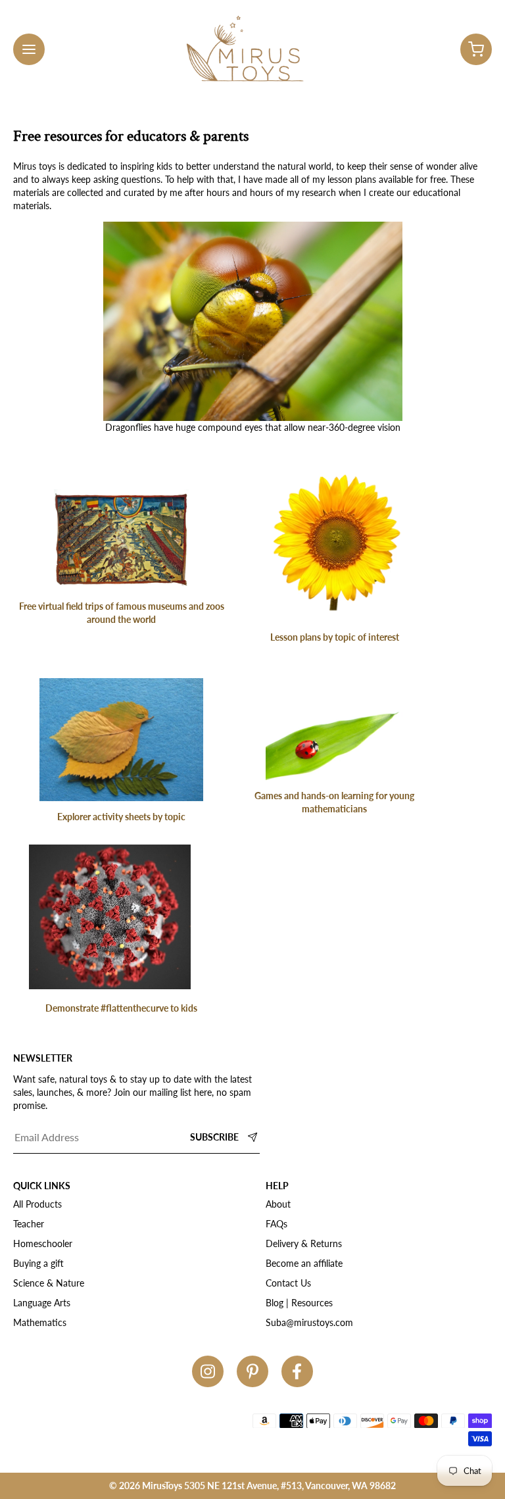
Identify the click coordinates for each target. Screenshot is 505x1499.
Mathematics (39, 1322)
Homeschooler (42, 1243)
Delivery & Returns (304, 1243)
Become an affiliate (304, 1263)
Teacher (28, 1223)
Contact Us (288, 1283)
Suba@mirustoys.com (309, 1322)
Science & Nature (48, 1283)
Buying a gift (38, 1263)
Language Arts (41, 1302)
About (278, 1204)
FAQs (276, 1223)
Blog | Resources (299, 1302)
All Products (37, 1204)
